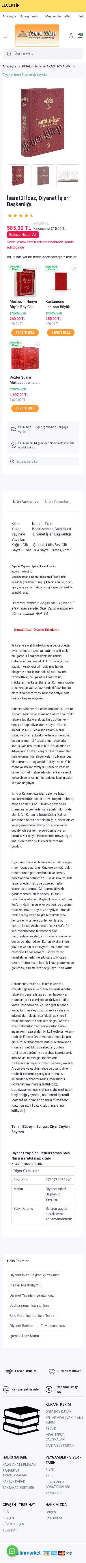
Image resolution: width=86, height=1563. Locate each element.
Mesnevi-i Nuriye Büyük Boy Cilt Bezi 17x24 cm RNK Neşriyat (23, 304)
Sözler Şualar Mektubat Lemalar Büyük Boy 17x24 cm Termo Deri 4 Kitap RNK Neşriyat (25, 380)
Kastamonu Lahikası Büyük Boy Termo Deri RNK (58, 304)
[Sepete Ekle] (25, 332)
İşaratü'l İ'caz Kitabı (24, 1336)
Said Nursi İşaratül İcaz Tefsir (31, 1316)
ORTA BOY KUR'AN (58, 1411)
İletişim (51, 1512)
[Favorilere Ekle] (38, 268)
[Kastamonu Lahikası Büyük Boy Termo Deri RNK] (61, 282)
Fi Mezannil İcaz (53, 1326)
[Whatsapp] (12, 1550)
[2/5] (12, 215)
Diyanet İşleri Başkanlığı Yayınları (34, 1275)
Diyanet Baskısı (21, 1326)
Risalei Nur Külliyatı (24, 1285)
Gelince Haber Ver (23, 234)
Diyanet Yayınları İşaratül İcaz (31, 1295)
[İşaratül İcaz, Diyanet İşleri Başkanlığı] (43, 123)
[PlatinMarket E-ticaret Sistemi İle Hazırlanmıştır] (27, 1553)
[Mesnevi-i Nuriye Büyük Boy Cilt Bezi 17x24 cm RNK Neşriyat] (25, 282)
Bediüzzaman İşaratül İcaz (29, 1305)
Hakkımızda (54, 1518)
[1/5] (9, 215)
